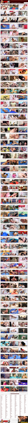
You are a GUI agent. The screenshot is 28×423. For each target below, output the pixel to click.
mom (10, 55)
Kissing (15, 398)
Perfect (20, 397)
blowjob (3, 120)
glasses (14, 191)
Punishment (20, 402)
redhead (23, 68)
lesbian (3, 68)
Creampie (6, 406)
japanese (10, 81)
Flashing (11, 401)
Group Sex (11, 411)
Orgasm (15, 416)
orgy (23, 230)
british (10, 366)
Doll (5, 414)
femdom (12, 107)
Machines (16, 403)
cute (3, 243)
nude (14, 379)
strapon (2, 191)
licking (14, 120)
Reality (20, 403)
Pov (19, 400)
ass (20, 107)
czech (13, 379)
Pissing (20, 398)
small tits (21, 204)
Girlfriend (11, 408)
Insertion (15, 395)
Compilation (6, 404)
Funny (10, 405)
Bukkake (6, 395)
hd (5, 94)
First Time (11, 400)
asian (2, 133)
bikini (12, 366)
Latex (15, 400)
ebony (2, 178)
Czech (6, 409)
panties (14, 55)
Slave (20, 414)
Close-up (6, 403)
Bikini (1, 411)
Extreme (11, 395)
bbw (10, 94)
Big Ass (1, 409)
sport (14, 217)
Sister (20, 412)
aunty (11, 107)
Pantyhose (20, 395)
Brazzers (1, 416)
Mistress (15, 408)
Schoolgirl (20, 408)
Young (24, 412)
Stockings (25, 397)
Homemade (11, 416)
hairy (21, 55)
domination (22, 94)
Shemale (20, 411)
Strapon (25, 398)
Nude (15, 411)
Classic (6, 402)
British (1, 417)
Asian (1, 401)
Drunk (5, 416)
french (14, 81)
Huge (10, 417)
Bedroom (1, 408)
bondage (23, 107)
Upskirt (25, 408)
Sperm (24, 395)
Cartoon (6, 398)
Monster (15, 409)
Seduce (20, 409)
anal (2, 55)
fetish (4, 55)
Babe (1, 403)
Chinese (6, 401)
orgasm (4, 107)
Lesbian (15, 401)
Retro (20, 404)
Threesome (25, 404)
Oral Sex (15, 415)
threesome (5, 68)
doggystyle (23, 120)
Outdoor (15, 417)
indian (10, 107)
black (2, 230)
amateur (14, 68)
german (4, 340)
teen (10, 230)
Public (20, 401)
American (1, 398)
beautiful (1, 94)
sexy (11, 327)
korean (13, 81)
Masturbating (16, 405)
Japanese (16, 397)
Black (1, 412)
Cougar (6, 405)
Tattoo (24, 402)
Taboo (24, 401)
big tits (1, 55)
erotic (3, 379)
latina (12, 81)
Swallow (25, 400)
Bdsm (1, 406)
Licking (15, 402)
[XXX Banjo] (5, 1)
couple (19, 107)
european (23, 94)
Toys (24, 406)
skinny (21, 133)
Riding (20, 405)
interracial (22, 120)
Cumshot (6, 408)
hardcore (13, 94)
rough (3, 94)
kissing (23, 314)
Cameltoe (6, 397)
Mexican (15, 406)
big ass (20, 55)
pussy (21, 68)
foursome (5, 379)
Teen (24, 403)
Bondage (1, 414)
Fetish (10, 398)
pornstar (23, 81)
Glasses (11, 409)
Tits (24, 405)
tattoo (13, 366)
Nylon (15, 412)
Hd (10, 414)
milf (1, 120)
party (14, 314)
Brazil (1, 415)
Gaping (10, 406)
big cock (22, 81)
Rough (20, 406)
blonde (3, 107)
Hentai (10, 415)
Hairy (10, 412)
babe (3, 55)
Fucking (11, 404)
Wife (24, 411)
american (24, 178)
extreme (4, 94)
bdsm (22, 55)
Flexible (11, 402)
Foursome (11, 403)
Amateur (1, 397)
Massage (16, 404)
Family (10, 397)
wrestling (13, 107)
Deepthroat (6, 411)
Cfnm (5, 400)
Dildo (5, 412)
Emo (5, 417)
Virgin (24, 409)
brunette (13, 55)
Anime (1, 400)
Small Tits (20, 415)
